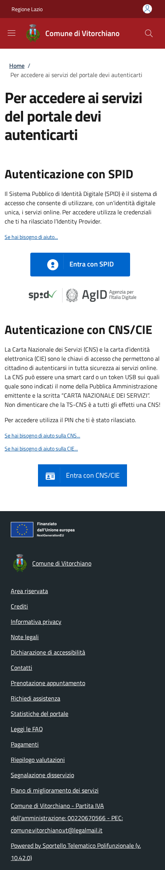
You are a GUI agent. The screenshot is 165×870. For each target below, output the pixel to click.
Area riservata (29, 590)
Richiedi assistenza (35, 698)
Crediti (19, 606)
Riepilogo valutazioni (38, 759)
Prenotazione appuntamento (48, 682)
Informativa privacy (36, 621)
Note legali (25, 636)
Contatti (21, 667)
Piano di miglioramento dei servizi (55, 790)
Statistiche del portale (39, 713)
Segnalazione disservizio (42, 775)
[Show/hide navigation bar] (11, 33)
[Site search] (148, 33)
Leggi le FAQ (27, 728)
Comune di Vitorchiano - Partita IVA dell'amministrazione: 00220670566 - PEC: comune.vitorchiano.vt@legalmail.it (67, 818)
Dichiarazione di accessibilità (48, 652)
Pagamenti (25, 744)
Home (17, 65)
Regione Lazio (27, 9)
